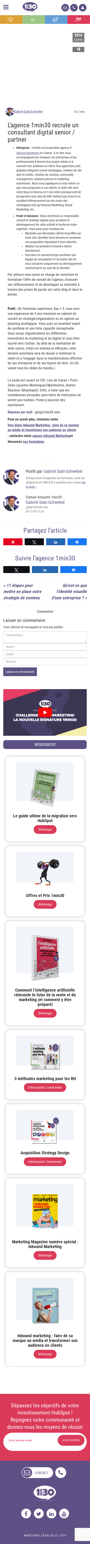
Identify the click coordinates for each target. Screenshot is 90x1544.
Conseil (11, 19)
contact (41, 1473)
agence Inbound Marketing (51, 436)
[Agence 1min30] (30, 6)
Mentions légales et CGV (45, 1535)
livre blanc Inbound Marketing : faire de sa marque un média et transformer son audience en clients (43, 427)
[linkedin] (51, 1513)
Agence (79, 19)
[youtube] (64, 1513)
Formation (56, 19)
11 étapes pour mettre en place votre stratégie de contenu (22, 591)
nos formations (33, 442)
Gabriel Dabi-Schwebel (28, 111)
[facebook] (26, 1513)
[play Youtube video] (45, 712)
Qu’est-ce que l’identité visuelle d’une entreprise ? (69, 591)
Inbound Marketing (27, 153)
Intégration (33, 19)
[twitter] (39, 1513)
